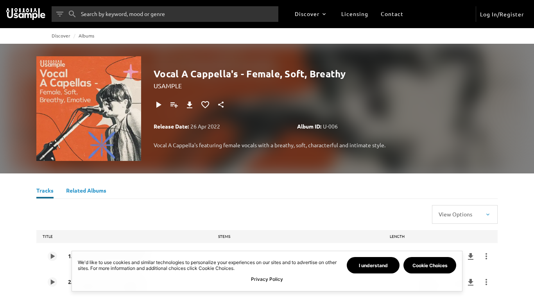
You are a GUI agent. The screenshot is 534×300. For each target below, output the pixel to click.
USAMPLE (168, 85)
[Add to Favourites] (205, 104)
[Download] (189, 104)
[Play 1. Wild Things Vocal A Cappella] (52, 256)
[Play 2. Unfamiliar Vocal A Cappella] (52, 282)
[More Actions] (486, 256)
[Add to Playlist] (174, 104)
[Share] (221, 104)
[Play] (158, 104)
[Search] (72, 14)
